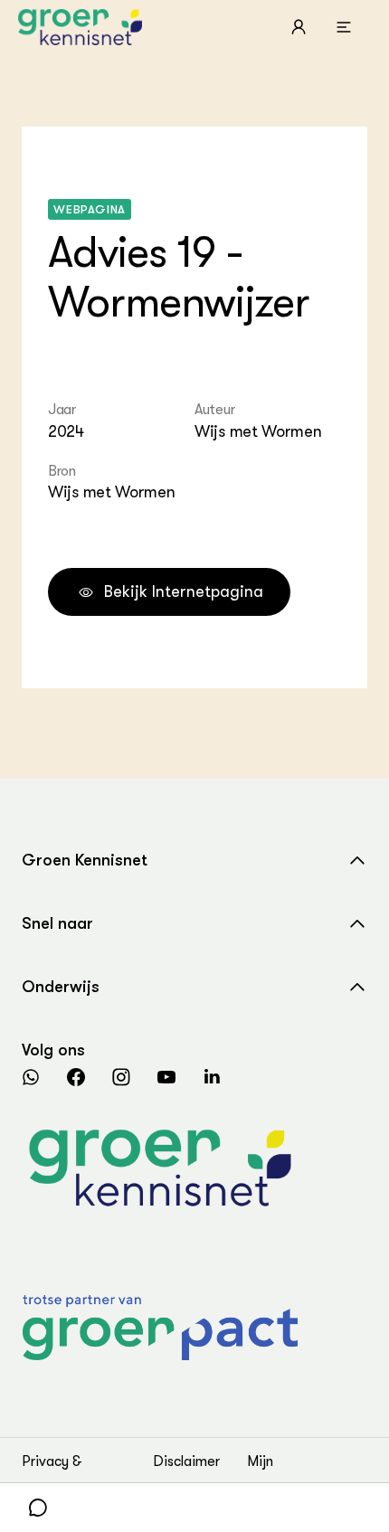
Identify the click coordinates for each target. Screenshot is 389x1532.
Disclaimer (186, 1461)
